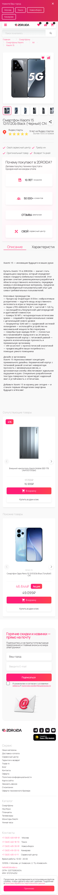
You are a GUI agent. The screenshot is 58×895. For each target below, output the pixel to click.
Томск (20, 10)
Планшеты (7, 812)
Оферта (5, 773)
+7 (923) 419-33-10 (10, 850)
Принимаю (29, 888)
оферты (16, 685)
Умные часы (7, 822)
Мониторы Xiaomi (10, 819)
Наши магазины (9, 750)
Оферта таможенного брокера (16, 790)
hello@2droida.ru (9, 867)
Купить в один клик (29, 499)
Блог (4, 767)
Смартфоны (7, 805)
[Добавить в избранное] (43, 57)
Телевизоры (7, 815)
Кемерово (9, 16)
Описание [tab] (15, 246)
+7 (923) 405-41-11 (10, 854)
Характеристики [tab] (43, 246)
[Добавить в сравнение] (48, 57)
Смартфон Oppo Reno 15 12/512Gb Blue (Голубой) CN (29, 574)
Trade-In (6, 763)
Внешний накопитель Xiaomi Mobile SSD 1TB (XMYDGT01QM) (29, 469)
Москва (7, 10)
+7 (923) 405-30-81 (10, 846)
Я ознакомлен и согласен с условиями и (32, 685)
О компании (7, 787)
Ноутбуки (6, 809)
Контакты (6, 770)
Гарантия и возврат (11, 760)
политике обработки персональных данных (25, 883)
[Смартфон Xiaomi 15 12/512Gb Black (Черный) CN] (50, 121)
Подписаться (29, 677)
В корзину (31, 490)
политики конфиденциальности (36, 685)
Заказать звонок (9, 784)
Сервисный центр (10, 756)
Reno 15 (29, 570)
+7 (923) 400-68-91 (11, 837)
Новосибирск (35, 10)
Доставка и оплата (11, 753)
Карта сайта (8, 780)
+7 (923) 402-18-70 (10, 842)
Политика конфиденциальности (17, 777)
